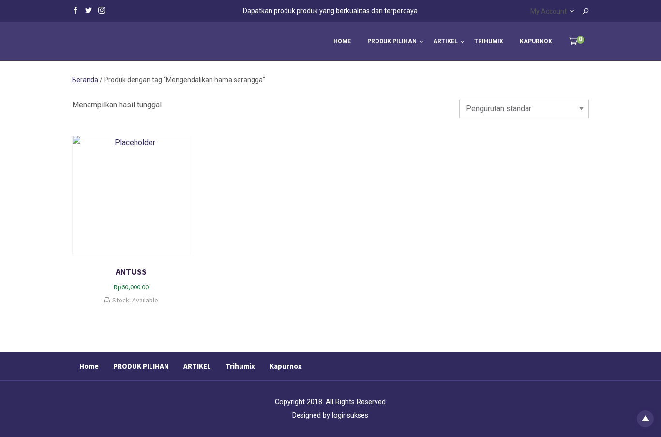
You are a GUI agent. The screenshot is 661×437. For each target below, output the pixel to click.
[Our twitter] (88, 10)
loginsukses (350, 415)
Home (342, 41)
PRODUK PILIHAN (392, 41)
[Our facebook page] (75, 10)
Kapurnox (536, 41)
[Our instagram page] (101, 10)
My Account (548, 11)
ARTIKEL (445, 41)
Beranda (85, 80)
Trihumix (488, 41)
